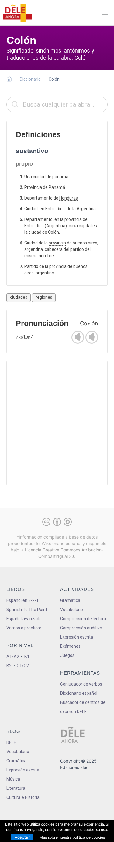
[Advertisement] (57, 423)
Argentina (86, 208)
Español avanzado (24, 618)
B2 (9, 665)
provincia (57, 242)
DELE (11, 742)
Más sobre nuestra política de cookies (72, 837)
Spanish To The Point (26, 609)
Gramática (70, 600)
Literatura (15, 788)
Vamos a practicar (23, 627)
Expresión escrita (76, 637)
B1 (26, 656)
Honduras (68, 198)
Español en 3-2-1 (22, 600)
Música (13, 779)
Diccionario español (78, 693)
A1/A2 (12, 656)
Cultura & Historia (23, 797)
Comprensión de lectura (83, 618)
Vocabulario (71, 609)
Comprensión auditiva (81, 627)
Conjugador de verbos (81, 684)
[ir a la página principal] (17, 13)
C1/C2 (23, 665)
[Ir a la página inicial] (10, 79)
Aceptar (22, 837)
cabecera (54, 249)
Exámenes (70, 646)
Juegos (67, 655)
